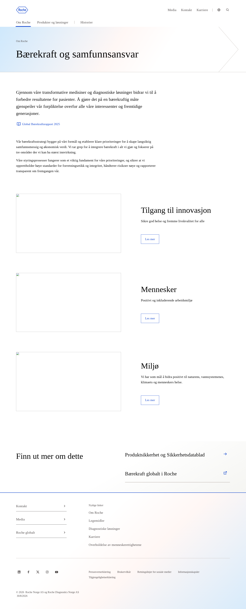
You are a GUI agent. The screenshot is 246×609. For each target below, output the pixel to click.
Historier (86, 22)
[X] (38, 572)
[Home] (22, 10)
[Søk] (228, 10)
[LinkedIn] (19, 572)
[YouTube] (57, 572)
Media (172, 10)
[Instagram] (47, 572)
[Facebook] (28, 572)
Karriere (202, 10)
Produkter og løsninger (52, 22)
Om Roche (23, 22)
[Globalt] (219, 10)
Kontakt (186, 10)
